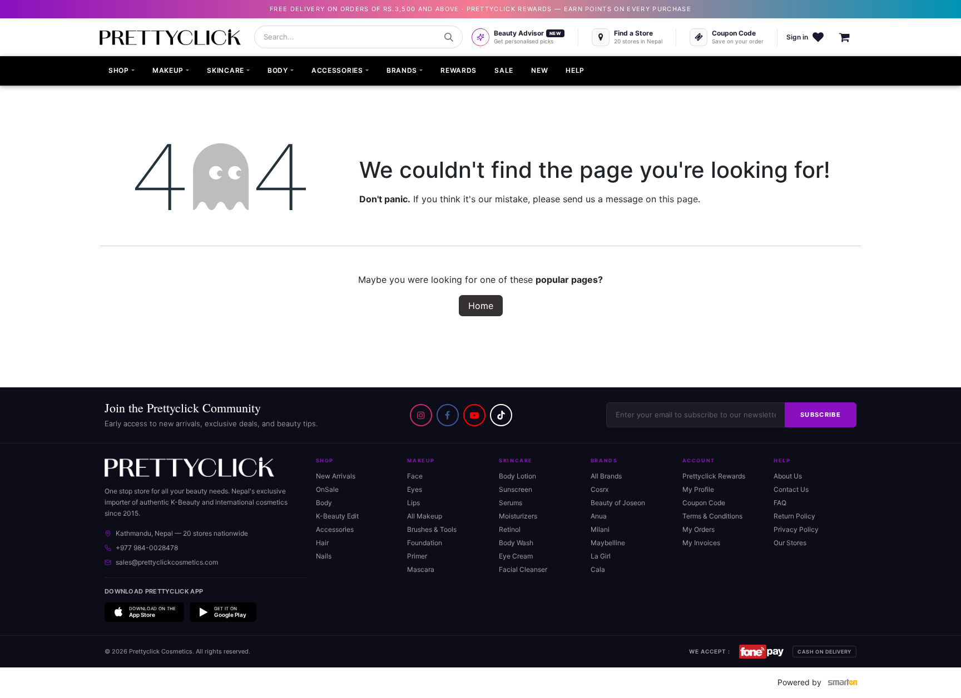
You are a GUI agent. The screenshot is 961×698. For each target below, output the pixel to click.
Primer (417, 556)
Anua (599, 516)
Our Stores (790, 543)
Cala (598, 569)
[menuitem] (121, 71)
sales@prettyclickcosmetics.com (167, 562)
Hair (322, 543)
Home (480, 305)
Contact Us (791, 489)
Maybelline (608, 543)
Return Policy (794, 516)
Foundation (424, 543)
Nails (323, 556)
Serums (510, 502)
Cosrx (599, 489)
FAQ (780, 502)
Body (324, 502)
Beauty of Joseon (618, 502)
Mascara (420, 569)
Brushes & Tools (432, 529)
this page (678, 199)
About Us (788, 476)
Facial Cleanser (523, 569)
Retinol (510, 529)
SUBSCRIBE (820, 414)
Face (415, 476)
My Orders (698, 529)
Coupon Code (703, 502)
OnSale (327, 489)
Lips (413, 502)
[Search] (448, 37)
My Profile (698, 489)
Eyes (414, 489)
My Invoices (701, 543)
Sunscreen (515, 489)
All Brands (606, 476)
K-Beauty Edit (337, 516)
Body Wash (516, 543)
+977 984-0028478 (147, 548)
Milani (600, 529)
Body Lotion (517, 476)
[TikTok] (501, 415)
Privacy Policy (796, 529)
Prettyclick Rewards (713, 476)
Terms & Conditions (712, 516)
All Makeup (424, 516)
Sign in (797, 37)
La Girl (601, 556)
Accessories (335, 529)
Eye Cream (516, 556)
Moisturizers (518, 516)
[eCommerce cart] (850, 37)
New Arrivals (335, 476)
